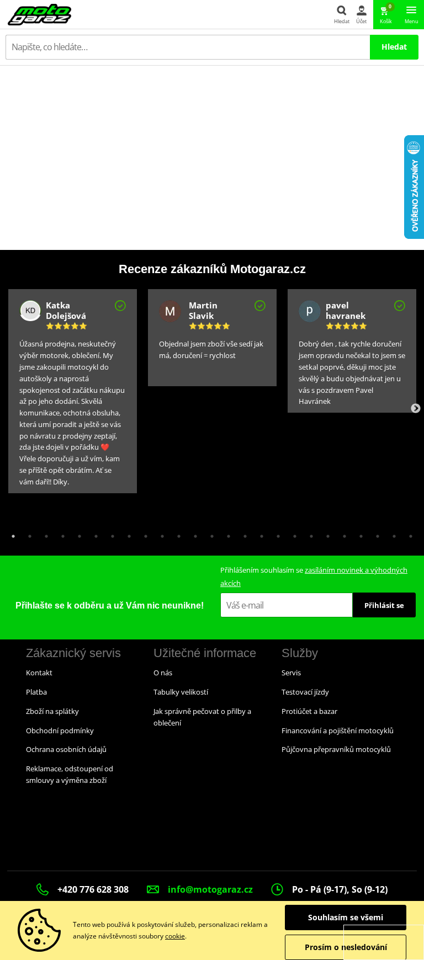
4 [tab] (60, 533)
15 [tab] (242, 533)
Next (415, 408)
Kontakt (39, 673)
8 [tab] (126, 533)
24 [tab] (391, 533)
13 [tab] (209, 533)
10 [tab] (159, 533)
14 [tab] (226, 533)
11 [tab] (176, 533)
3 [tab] (43, 533)
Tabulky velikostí (180, 692)
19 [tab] (308, 533)
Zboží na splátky (52, 711)
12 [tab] (192, 533)
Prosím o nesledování (346, 947)
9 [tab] (143, 533)
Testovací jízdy (305, 692)
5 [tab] (77, 533)
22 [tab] (358, 533)
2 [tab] (27, 533)
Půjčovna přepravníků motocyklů (336, 749)
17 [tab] (275, 533)
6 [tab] (93, 533)
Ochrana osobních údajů (66, 749)
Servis (291, 673)
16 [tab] (259, 533)
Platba (36, 692)
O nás (162, 673)
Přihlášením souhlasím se (313, 576)
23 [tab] (375, 533)
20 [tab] (325, 533)
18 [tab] (292, 533)
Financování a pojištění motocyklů (338, 730)
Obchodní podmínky (60, 730)
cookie (175, 936)
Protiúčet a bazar (309, 711)
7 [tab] (110, 533)
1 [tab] (10, 533)
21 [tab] (341, 533)
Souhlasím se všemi (345, 917)
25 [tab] (408, 533)
